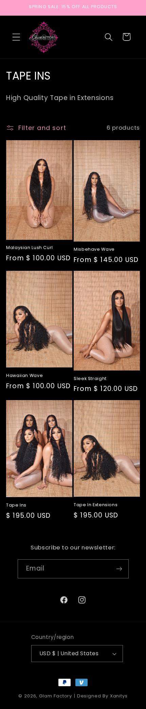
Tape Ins (16, 505)
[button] (16, 37)
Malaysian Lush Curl (29, 247)
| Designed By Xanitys (101, 696)
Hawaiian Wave (24, 375)
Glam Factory (56, 696)
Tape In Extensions (95, 505)
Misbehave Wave (94, 249)
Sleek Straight (90, 378)
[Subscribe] (119, 568)
